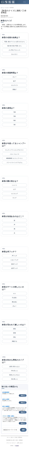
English (17, 445)
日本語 (11, 445)
